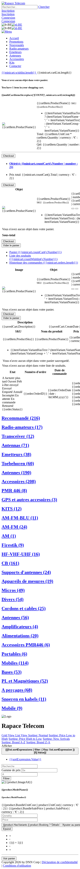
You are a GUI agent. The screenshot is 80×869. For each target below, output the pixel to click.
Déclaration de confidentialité (60, 862)
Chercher (44, 7)
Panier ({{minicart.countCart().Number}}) (35, 252)
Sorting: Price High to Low (25, 738)
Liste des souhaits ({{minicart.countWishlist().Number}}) (33, 257)
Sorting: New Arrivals (56, 738)
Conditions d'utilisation (17, 865)
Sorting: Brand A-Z (13, 742)
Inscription (8, 10)
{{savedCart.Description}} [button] (19, 326)
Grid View (8, 735)
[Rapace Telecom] (13, 3)
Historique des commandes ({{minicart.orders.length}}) (43, 262)
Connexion (8, 17)
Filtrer (6, 778)
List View (21, 735)
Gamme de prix (11, 770)
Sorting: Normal (38, 735)
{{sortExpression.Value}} (25, 759)
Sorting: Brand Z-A (38, 742)
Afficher (7, 745)
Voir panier (9, 858)
